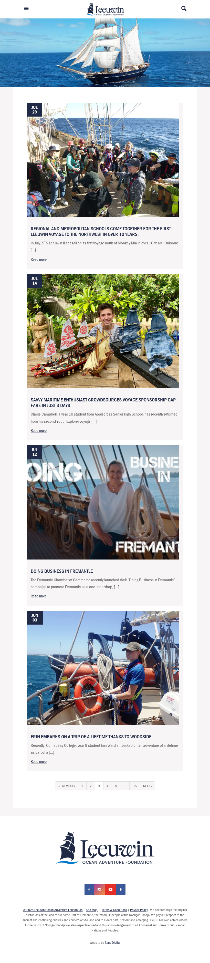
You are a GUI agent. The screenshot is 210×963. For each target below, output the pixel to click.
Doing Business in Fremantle (62, 571)
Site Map (92, 909)
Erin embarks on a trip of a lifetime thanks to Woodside (91, 736)
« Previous (66, 785)
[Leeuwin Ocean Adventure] (105, 8)
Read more (39, 259)
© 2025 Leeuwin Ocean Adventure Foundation (52, 909)
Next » (147, 785)
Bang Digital (112, 942)
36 (135, 785)
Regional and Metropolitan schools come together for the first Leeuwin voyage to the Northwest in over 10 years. (101, 231)
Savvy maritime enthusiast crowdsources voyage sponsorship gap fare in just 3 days (103, 402)
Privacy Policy (139, 909)
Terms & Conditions (114, 909)
